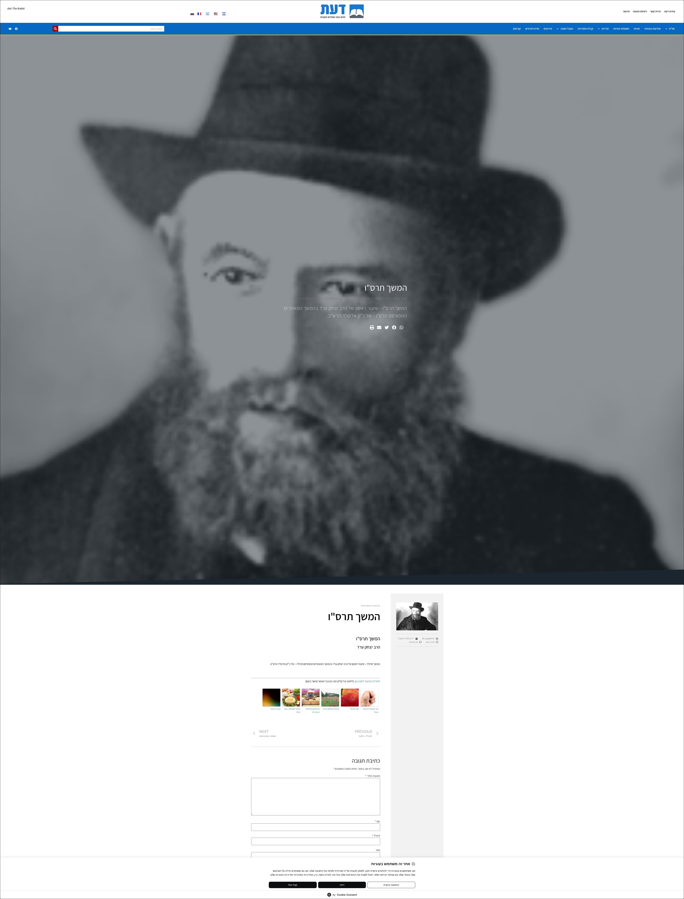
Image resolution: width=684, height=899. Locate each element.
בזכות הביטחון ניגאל (331, 709)
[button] (401, 328)
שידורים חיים (532, 28)
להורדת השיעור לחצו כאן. (367, 681)
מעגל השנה (567, 28)
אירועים (548, 28)
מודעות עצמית (652, 28)
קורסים (517, 28)
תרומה (626, 11)
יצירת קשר (655, 11)
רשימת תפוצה (640, 11)
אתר (378, 850)
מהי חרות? (354, 709)
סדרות (605, 28)
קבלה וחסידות (585, 28)
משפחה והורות (621, 28)
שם (377, 821)
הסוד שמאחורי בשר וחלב (292, 710)
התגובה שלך (372, 776)
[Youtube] (10, 28)
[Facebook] (16, 28)
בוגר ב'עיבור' (275, 709)
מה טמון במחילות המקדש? (313, 710)
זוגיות (637, 28)
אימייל (376, 835)
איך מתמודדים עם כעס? (370, 710)
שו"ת (672, 28)
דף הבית (376, 605)
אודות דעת (669, 11)
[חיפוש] (55, 29)
